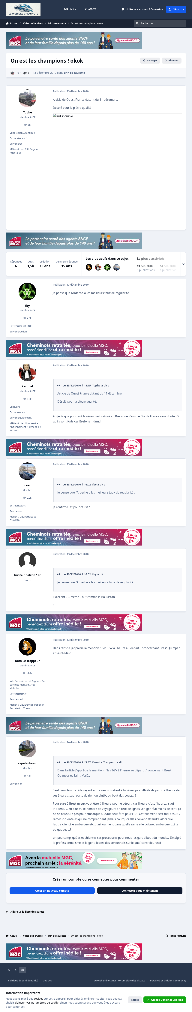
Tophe (27, 112)
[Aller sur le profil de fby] (107, 267)
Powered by (168, 980)
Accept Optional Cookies (167, 999)
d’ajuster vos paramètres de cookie (36, 1002)
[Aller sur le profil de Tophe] (12, 73)
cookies (38, 998)
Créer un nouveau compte (52, 890)
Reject (135, 999)
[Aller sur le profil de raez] (116, 267)
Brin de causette (74, 72)
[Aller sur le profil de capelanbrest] (27, 749)
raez (27, 485)
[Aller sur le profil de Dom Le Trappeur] (89, 267)
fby (27, 306)
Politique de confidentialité (23, 980)
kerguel (27, 386)
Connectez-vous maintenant (140, 890)
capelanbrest (27, 763)
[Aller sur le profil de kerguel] (98, 267)
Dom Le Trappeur (27, 661)
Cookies (47, 980)
